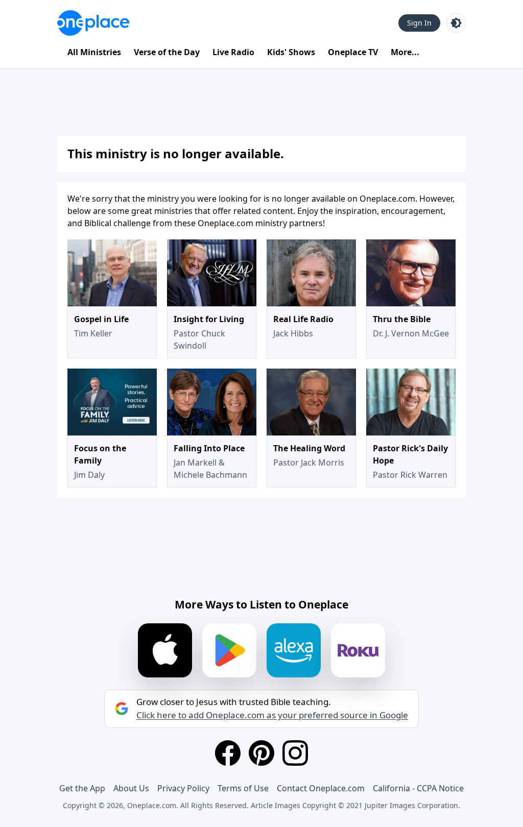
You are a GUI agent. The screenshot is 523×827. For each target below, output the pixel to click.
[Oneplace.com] (93, 23)
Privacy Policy (183, 788)
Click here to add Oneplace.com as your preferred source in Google (272, 715)
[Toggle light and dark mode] (456, 23)
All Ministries (94, 52)
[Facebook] (228, 753)
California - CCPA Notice (418, 788)
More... (405, 52)
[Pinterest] (261, 753)
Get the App (82, 788)
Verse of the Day (167, 52)
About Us (131, 788)
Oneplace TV (353, 52)
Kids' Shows (291, 52)
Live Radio (233, 52)
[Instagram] (295, 753)
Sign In (419, 23)
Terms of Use (243, 788)
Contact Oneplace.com (321, 788)
